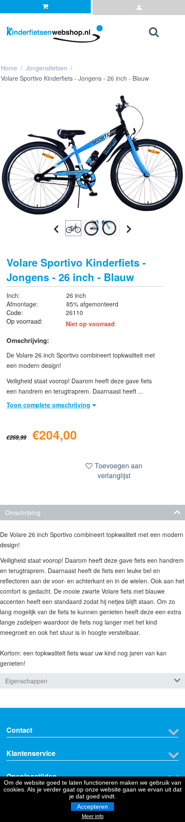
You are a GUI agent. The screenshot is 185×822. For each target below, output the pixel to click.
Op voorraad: (24, 321)
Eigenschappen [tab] (26, 680)
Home (9, 68)
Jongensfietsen (46, 68)
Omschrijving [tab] (22, 512)
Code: (14, 312)
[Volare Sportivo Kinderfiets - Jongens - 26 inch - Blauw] (92, 155)
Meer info (93, 816)
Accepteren (92, 806)
